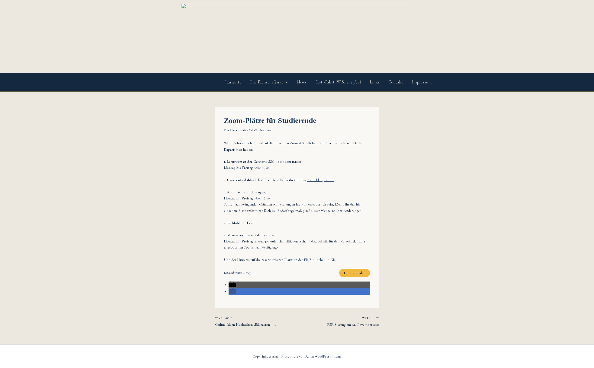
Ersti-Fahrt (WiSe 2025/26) (338, 82)
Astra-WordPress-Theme (323, 356)
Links (375, 82)
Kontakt (395, 82)
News (302, 82)
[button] (285, 82)
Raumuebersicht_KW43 (237, 273)
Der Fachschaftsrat (266, 82)
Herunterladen (354, 273)
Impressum (422, 82)
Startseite (232, 82)
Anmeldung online (320, 180)
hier (359, 204)
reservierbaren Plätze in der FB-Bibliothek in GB (298, 259)
